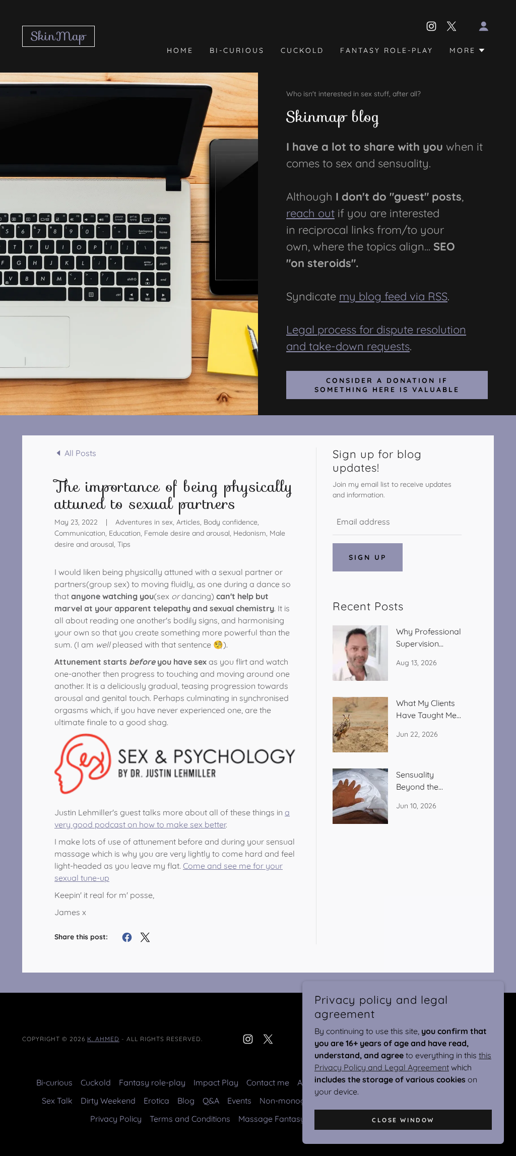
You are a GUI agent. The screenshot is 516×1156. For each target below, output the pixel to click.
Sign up (367, 557)
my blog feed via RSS (393, 296)
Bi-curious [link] (237, 50)
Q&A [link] (211, 1101)
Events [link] (239, 1101)
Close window (403, 1120)
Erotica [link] (156, 1101)
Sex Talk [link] (57, 1101)
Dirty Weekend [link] (108, 1101)
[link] (58, 37)
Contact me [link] (267, 1082)
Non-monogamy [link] (291, 1101)
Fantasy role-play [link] (386, 50)
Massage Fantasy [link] (271, 1119)
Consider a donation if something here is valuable (387, 385)
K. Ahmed (103, 1039)
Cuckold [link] (302, 50)
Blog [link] (186, 1101)
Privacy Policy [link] (116, 1119)
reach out (310, 213)
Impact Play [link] (216, 1082)
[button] (484, 26)
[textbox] (397, 521)
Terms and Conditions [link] (190, 1119)
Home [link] (180, 50)
